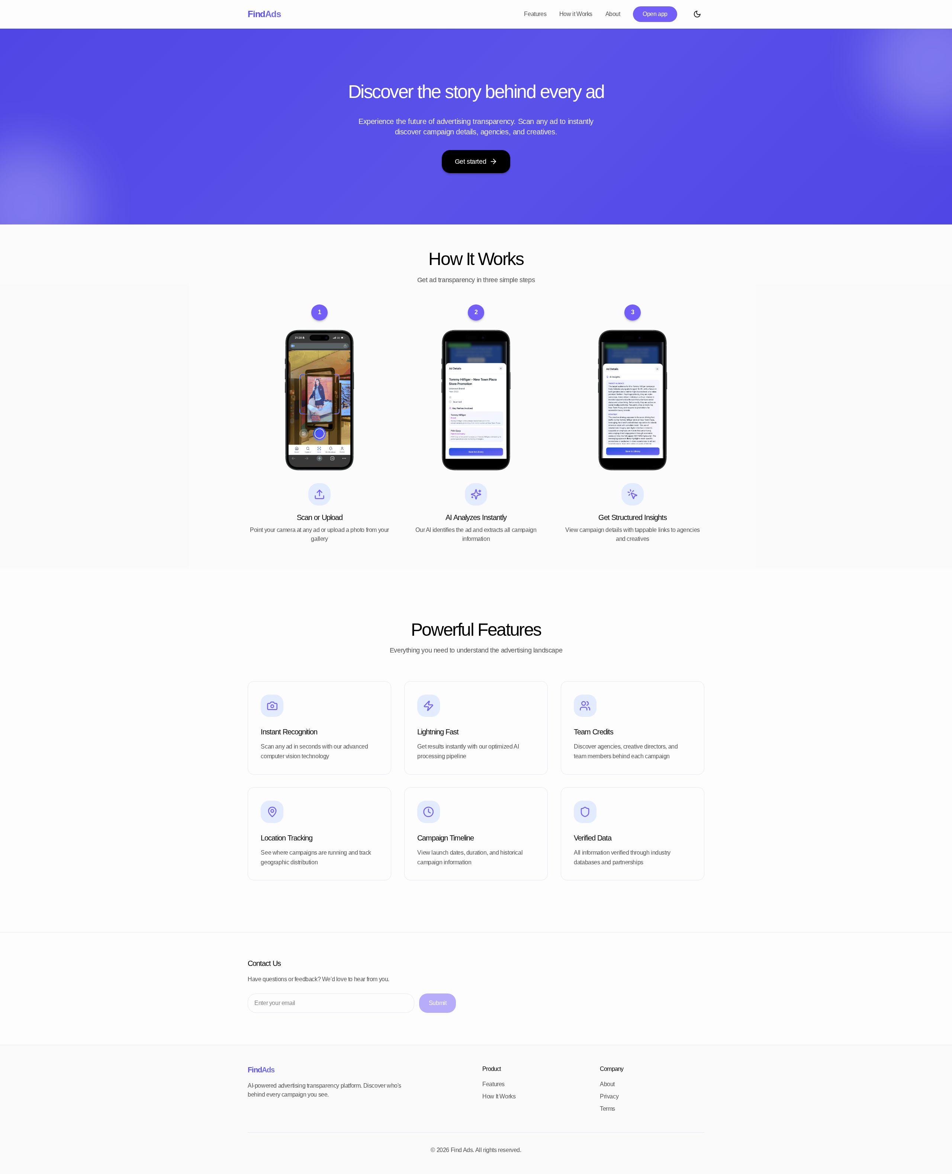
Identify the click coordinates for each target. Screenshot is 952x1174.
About (612, 14)
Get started (470, 161)
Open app (655, 14)
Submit (438, 1003)
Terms (607, 1109)
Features (535, 14)
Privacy (609, 1096)
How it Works (575, 14)
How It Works (498, 1096)
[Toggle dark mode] (697, 14)
